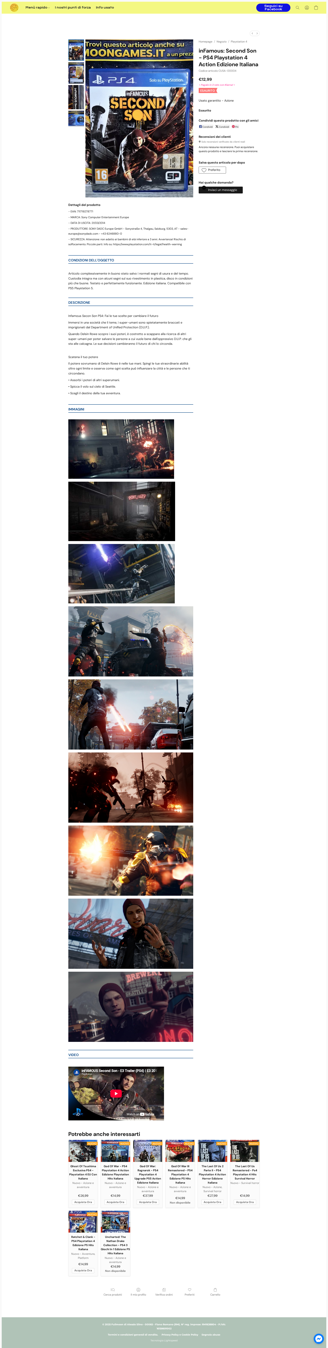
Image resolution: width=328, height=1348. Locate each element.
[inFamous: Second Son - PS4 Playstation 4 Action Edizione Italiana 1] (76, 72)
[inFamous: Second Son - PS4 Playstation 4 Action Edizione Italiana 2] (76, 97)
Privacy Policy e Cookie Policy (180, 1334)
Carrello (215, 1294)
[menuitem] (252, 33)
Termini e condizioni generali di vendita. (133, 1334)
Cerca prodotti (113, 1294)
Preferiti (190, 1294)
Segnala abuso (211, 1334)
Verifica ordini (164, 1294)
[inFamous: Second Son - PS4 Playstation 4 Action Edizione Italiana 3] (76, 118)
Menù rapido (36, 7)
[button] (14, 7)
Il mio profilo (138, 1294)
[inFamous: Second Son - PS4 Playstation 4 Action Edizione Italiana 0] (76, 50)
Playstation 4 (239, 41)
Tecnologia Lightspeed (164, 1340)
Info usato (105, 7)
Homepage (205, 41)
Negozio (222, 41)
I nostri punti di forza (73, 7)
